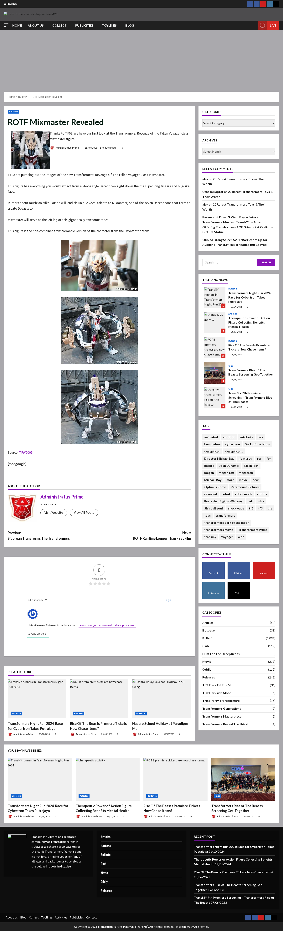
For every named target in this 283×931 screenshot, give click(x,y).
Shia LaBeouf (213, 508)
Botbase (208, 630)
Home (17, 25)
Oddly (206, 669)
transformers (225, 515)
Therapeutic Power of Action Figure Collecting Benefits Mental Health (214, 323)
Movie (206, 661)
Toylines (109, 25)
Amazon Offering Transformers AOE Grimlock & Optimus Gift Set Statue (237, 227)
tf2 (251, 508)
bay (260, 437)
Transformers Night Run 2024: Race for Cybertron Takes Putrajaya (214, 298)
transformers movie (218, 529)
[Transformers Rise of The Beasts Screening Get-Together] (243, 779)
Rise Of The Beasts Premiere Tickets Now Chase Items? (214, 348)
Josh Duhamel (229, 465)
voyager (227, 537)
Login (167, 600)
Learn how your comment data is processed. (107, 625)
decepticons (234, 451)
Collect (59, 25)
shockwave (236, 508)
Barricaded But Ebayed (250, 245)
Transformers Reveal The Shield (225, 724)
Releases (208, 677)
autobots (246, 437)
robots (262, 494)
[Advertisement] (141, 59)
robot (226, 494)
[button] (6, 25)
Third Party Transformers (221, 701)
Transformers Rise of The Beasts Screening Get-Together (214, 373)
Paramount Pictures (245, 487)
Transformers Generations (221, 708)
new (256, 480)
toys (207, 515)
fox (268, 458)
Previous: (39, 535)
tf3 (260, 508)
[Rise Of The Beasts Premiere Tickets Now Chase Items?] (99, 698)
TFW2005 (26, 452)
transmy (210, 537)
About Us (36, 25)
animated (211, 437)
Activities (61, 917)
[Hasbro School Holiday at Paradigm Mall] (161, 698)
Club (230, 366)
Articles (232, 314)
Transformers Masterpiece (221, 716)
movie (243, 480)
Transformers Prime (252, 529)
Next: (162, 535)
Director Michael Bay (219, 458)
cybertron (232, 444)
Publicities (84, 25)
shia (261, 501)
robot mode (243, 494)
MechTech (251, 465)
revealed (210, 494)
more (230, 480)
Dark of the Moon (257, 444)
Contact (91, 917)
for (259, 458)
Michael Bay (213, 480)
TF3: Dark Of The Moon (219, 685)
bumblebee (212, 444)
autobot (229, 437)
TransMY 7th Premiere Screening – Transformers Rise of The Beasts (214, 398)
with (241, 537)
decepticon (212, 451)
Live (273, 25)
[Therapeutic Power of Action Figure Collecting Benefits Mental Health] (108, 779)
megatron (246, 472)
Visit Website (53, 512)
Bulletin (13, 111)
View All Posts (84, 512)
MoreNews (183, 926)
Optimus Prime (215, 487)
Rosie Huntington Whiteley (223, 501)
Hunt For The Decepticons (221, 654)
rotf (251, 501)
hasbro (209, 465)
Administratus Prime (67, 147)
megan (209, 472)
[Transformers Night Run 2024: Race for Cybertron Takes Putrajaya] (37, 698)
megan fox (226, 472)
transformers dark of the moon (226, 522)
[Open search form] (253, 25)
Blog (129, 25)
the (269, 508)
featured (245, 458)
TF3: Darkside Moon (216, 693)
